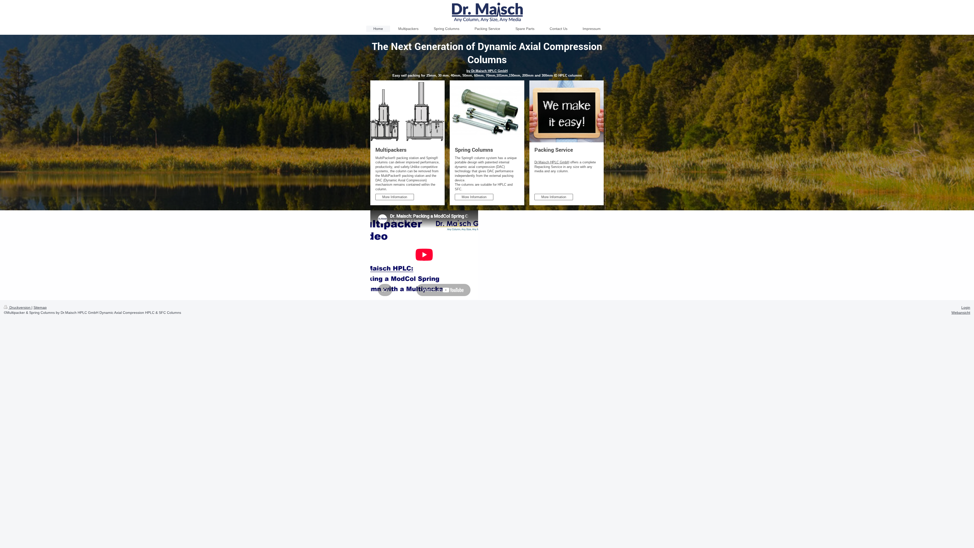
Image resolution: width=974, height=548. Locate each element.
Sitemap (40, 307)
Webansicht (960, 313)
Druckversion (19, 307)
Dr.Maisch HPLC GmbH (551, 162)
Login (965, 307)
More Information (394, 197)
